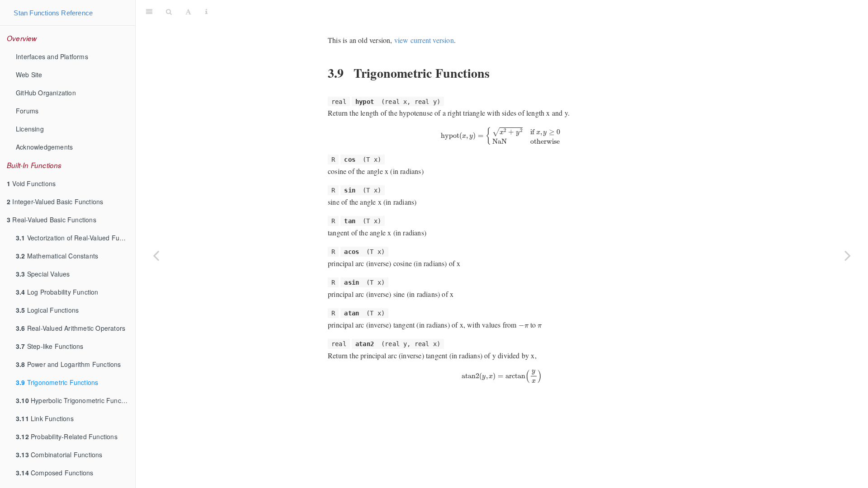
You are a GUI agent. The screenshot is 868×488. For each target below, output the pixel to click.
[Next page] (847, 255)
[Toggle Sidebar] (149, 11)
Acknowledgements (44, 146)
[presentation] (501, 136)
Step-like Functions (50, 346)
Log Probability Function (57, 291)
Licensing (30, 128)
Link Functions (45, 418)
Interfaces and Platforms (52, 56)
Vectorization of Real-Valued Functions (75, 237)
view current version (424, 40)
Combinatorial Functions (59, 454)
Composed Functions (55, 472)
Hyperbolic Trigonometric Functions (75, 400)
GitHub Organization (46, 92)
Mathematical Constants (57, 255)
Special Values (43, 273)
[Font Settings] (188, 11)
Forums (27, 110)
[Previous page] (156, 255)
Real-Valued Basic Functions (51, 219)
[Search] (169, 11)
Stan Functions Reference (53, 13)
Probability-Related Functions (67, 436)
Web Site (29, 74)
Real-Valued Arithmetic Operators (70, 328)
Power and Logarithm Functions (68, 364)
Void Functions (31, 183)
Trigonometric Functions (57, 382)
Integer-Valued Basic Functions (55, 201)
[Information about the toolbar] (206, 11)
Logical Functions (47, 309)
